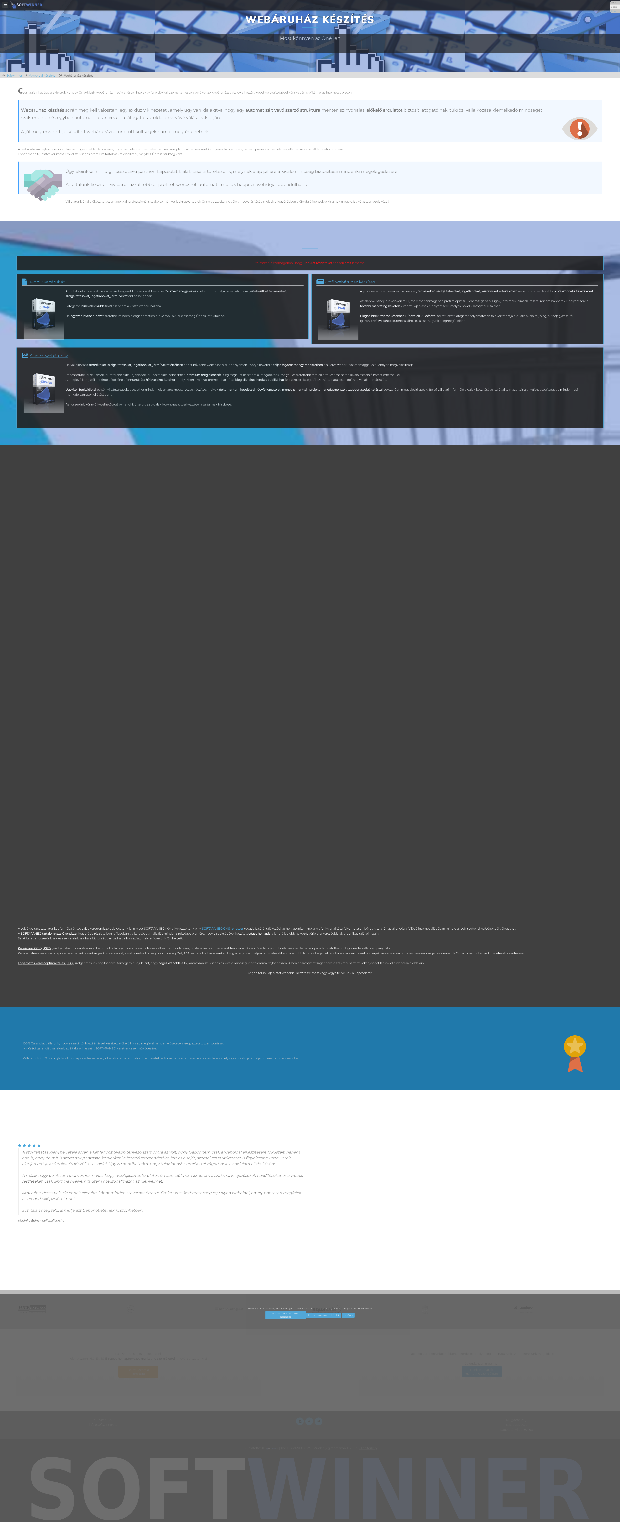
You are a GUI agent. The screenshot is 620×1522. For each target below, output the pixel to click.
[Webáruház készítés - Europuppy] (222, 778)
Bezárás (348, 1315)
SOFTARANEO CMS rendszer (222, 928)
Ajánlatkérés (163, 984)
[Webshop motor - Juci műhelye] (417, 477)
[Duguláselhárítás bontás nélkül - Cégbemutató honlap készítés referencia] (34, 627)
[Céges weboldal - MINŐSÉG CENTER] (27, 477)
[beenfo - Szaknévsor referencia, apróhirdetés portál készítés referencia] (34, 778)
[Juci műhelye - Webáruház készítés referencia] (424, 477)
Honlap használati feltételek (323, 1315)
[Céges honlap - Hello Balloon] (222, 477)
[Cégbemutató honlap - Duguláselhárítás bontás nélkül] (27, 627)
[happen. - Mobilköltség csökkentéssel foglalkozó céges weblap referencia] (229, 627)
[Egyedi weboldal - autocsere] (417, 627)
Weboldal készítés (42, 75)
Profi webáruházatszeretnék (479, 334)
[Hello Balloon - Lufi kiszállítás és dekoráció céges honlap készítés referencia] (229, 477)
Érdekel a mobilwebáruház (184, 329)
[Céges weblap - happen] (222, 627)
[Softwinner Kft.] (26, 5)
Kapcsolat (457, 984)
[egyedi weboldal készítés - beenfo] (27, 778)
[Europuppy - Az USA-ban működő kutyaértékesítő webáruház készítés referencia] (229, 778)
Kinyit (613, 11)
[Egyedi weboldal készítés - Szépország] (417, 778)
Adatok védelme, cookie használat (285, 1315)
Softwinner (14, 75)
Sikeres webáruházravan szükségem (332, 417)
